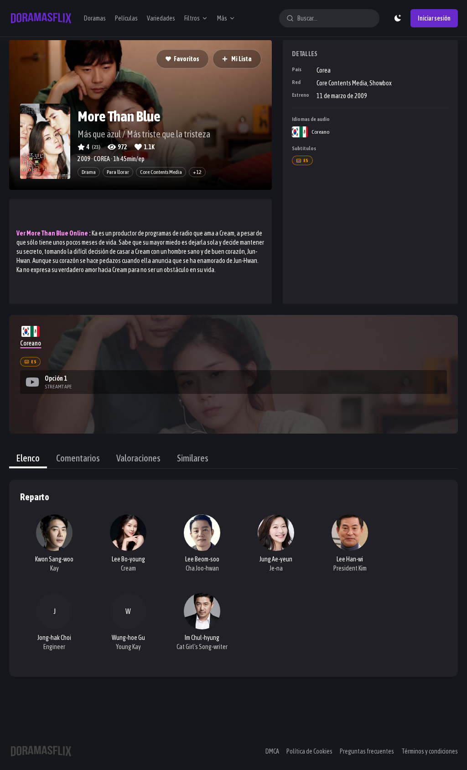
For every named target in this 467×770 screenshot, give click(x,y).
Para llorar (118, 172)
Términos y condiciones (429, 751)
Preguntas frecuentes (367, 751)
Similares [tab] (192, 458)
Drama (89, 172)
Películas (126, 18)
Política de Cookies (309, 751)
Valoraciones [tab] (138, 458)
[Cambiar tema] (397, 18)
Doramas (95, 18)
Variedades (161, 18)
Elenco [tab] (28, 458)
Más (222, 18)
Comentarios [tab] (78, 458)
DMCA (272, 751)
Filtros (192, 18)
